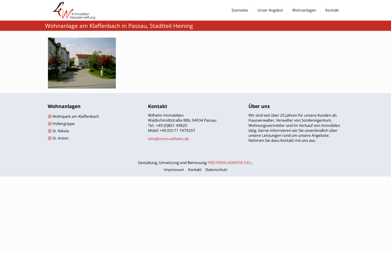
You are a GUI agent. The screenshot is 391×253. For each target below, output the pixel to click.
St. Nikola (60, 130)
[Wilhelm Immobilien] (74, 10)
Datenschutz (216, 169)
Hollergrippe (63, 123)
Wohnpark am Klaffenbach (75, 116)
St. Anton (60, 138)
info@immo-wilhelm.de (168, 138)
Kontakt (195, 169)
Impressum (174, 169)
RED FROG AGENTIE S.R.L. (230, 162)
